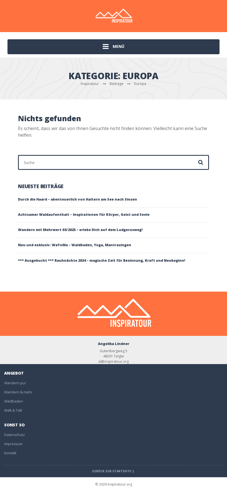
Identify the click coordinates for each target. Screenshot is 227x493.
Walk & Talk (13, 410)
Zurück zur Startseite (112, 471)
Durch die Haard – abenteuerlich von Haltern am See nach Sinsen (77, 199)
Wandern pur (15, 383)
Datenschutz (14, 434)
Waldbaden (13, 401)
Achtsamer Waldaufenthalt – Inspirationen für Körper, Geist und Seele (83, 214)
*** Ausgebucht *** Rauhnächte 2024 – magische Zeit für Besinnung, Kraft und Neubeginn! (101, 260)
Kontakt (10, 453)
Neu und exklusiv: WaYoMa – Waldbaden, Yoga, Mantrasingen (74, 245)
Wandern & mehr (18, 392)
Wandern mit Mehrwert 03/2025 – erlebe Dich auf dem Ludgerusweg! (80, 229)
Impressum (13, 444)
